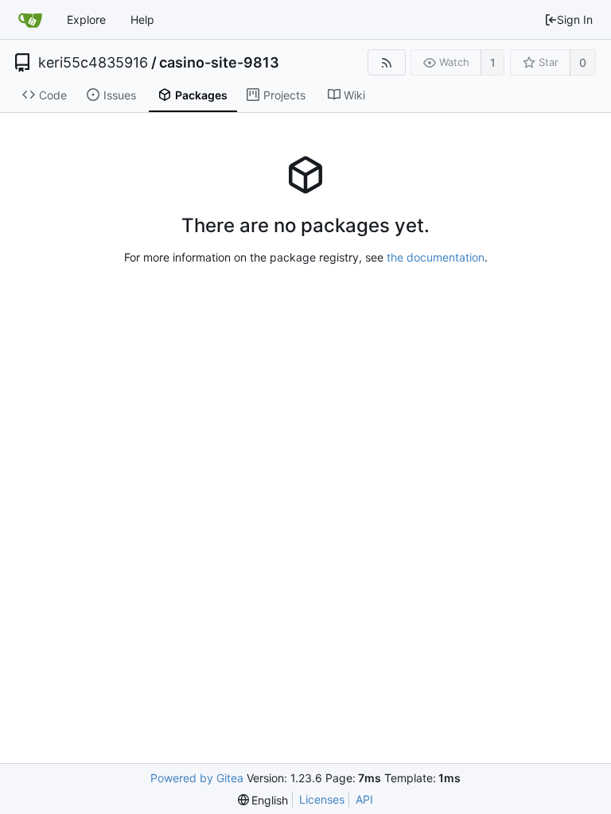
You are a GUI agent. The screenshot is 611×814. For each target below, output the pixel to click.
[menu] (263, 800)
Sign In (575, 19)
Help (142, 19)
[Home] (30, 20)
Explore (86, 19)
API (364, 799)
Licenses (321, 799)
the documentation (436, 257)
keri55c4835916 (93, 63)
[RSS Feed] (386, 62)
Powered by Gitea (196, 778)
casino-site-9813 (219, 63)
